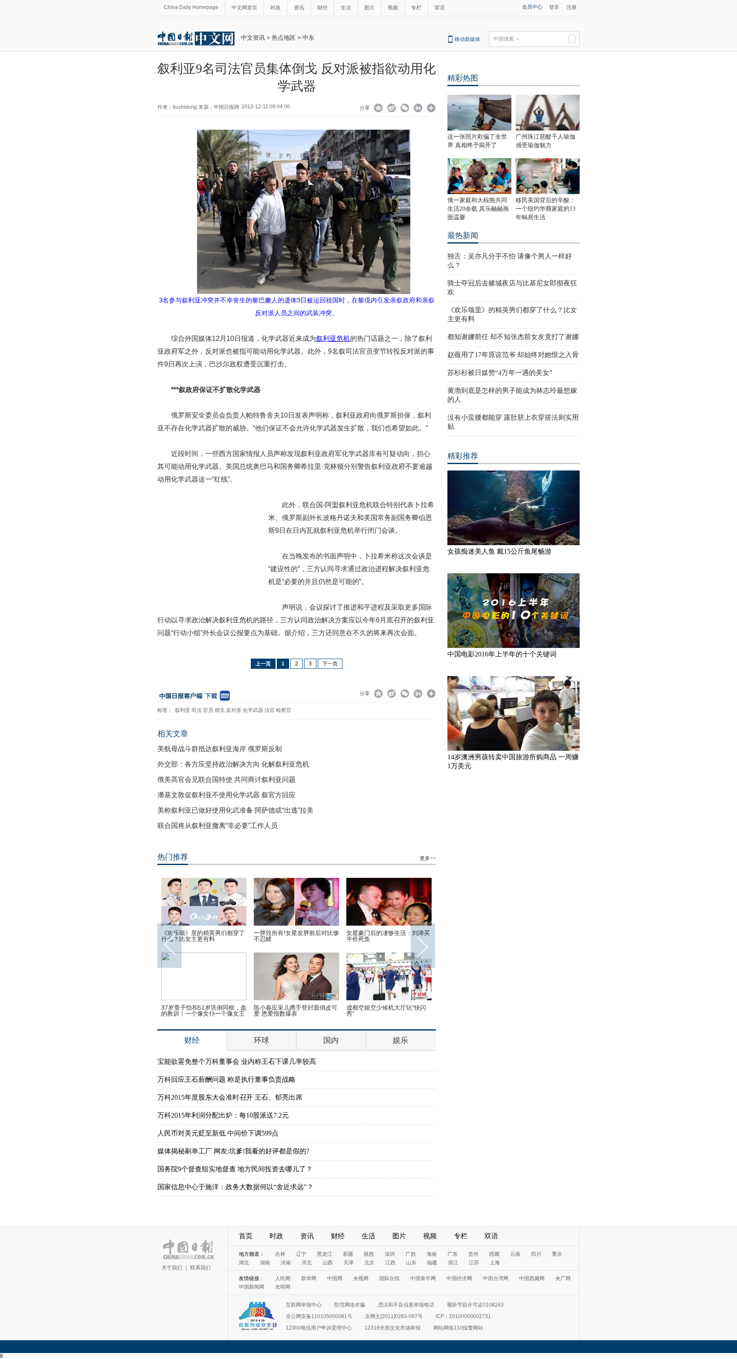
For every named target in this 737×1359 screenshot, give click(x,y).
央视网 (360, 1278)
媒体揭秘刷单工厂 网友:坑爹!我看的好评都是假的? (233, 1151)
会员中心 (532, 7)
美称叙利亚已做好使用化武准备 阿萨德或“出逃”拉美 (235, 810)
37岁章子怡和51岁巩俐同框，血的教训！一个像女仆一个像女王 (204, 1010)
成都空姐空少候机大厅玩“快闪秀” (386, 1010)
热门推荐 (172, 857)
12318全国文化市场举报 (393, 1328)
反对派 (233, 710)
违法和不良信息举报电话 (406, 1305)
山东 (411, 1263)
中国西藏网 (532, 1278)
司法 (197, 710)
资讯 (299, 8)
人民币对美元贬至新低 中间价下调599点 (218, 1133)
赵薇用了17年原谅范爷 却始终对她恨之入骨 (513, 354)
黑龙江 (324, 1254)
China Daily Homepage (191, 7)
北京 (369, 1263)
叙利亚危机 (333, 338)
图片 (369, 8)
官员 (208, 710)
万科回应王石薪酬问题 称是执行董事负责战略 (226, 1079)
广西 (411, 1254)
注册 (571, 7)
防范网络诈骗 (349, 1305)
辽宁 (301, 1254)
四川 (536, 1254)
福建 (432, 1263)
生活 (346, 8)
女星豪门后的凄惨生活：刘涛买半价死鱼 (388, 936)
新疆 (348, 1254)
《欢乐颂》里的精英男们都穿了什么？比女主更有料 (203, 936)
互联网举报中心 (304, 1305)
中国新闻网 (251, 1287)
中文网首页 (244, 8)
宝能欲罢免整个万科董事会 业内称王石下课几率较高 (236, 1061)
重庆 (557, 1254)
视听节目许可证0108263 (475, 1305)
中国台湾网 (495, 1278)
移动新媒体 (467, 39)
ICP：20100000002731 (463, 1316)
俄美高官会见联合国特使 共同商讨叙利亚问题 (226, 779)
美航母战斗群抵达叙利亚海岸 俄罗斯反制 (219, 748)
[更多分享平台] (431, 109)
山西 (327, 1263)
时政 (275, 8)
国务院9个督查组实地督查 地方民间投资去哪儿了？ (235, 1169)
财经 (322, 8)
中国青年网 (423, 1278)
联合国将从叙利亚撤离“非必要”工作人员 (217, 825)
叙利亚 (182, 710)
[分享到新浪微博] (391, 109)
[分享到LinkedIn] (418, 109)
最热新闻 (462, 235)
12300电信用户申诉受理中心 (319, 1328)
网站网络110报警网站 (458, 1328)
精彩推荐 (462, 456)
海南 (432, 1254)
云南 (515, 1254)
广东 (452, 1254)
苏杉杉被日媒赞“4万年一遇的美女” (499, 372)
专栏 (416, 8)
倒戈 (220, 710)
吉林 (280, 1254)
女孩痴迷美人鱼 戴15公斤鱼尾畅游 (499, 551)
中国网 (334, 1278)
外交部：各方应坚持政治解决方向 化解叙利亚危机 (233, 764)
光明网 (282, 1287)
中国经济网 (459, 1278)
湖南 (265, 1263)
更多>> (428, 858)
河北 (307, 1263)
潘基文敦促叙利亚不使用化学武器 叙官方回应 (226, 795)
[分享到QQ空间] (378, 109)
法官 (269, 710)
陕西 (369, 1254)
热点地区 (284, 37)
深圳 (390, 1254)
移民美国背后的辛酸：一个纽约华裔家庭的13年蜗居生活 (545, 209)
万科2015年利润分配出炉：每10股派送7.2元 (223, 1115)
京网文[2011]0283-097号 (394, 1316)
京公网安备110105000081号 (319, 1316)
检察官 (283, 710)
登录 (554, 7)
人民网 (282, 1278)
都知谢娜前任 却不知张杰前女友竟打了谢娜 (513, 336)
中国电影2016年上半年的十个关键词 (502, 654)
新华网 (308, 1278)
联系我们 (200, 1268)
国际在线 (389, 1278)
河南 (286, 1263)
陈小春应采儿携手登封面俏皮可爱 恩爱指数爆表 (295, 1010)
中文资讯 (253, 37)
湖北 (244, 1263)
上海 (495, 1263)
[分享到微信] (404, 109)
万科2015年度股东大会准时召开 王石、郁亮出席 (229, 1097)
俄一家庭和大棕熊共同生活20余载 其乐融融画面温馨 (478, 209)
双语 (440, 8)
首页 (245, 1236)
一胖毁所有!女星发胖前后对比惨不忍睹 (296, 936)
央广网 (563, 1278)
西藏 (494, 1254)
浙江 (453, 1263)
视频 (393, 8)
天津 (348, 1263)
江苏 (474, 1263)
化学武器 (253, 710)
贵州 (473, 1254)
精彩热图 (462, 78)
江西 (390, 1263)
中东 (308, 37)
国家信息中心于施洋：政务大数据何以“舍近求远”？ (235, 1187)
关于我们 (172, 1268)
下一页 (330, 664)
